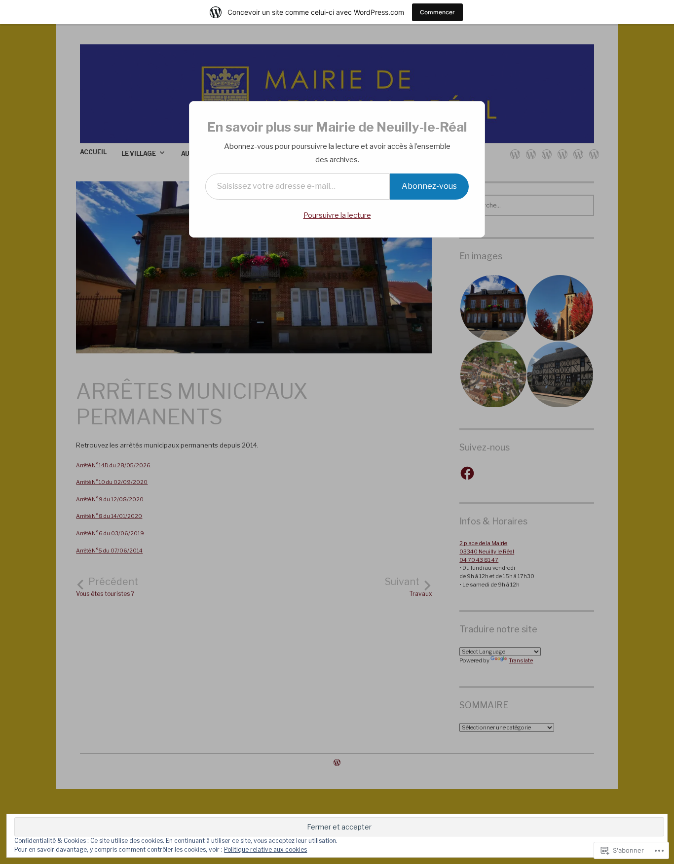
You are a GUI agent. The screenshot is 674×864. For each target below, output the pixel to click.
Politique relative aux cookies (265, 849)
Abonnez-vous (429, 186)
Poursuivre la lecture (337, 215)
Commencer (437, 12)
